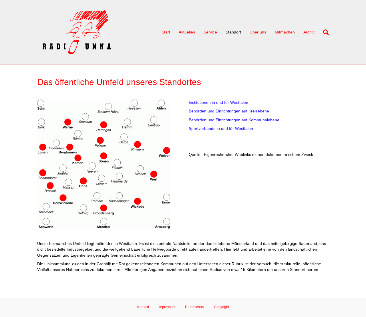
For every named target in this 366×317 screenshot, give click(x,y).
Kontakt (143, 307)
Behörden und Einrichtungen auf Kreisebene (229, 111)
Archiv (309, 32)
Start (166, 32)
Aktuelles (187, 32)
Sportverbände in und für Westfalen (221, 128)
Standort (233, 32)
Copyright (221, 307)
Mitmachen (285, 32)
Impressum (167, 307)
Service (210, 32)
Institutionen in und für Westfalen (218, 102)
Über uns (258, 32)
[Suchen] (324, 32)
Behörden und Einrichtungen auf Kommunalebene (234, 120)
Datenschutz (194, 307)
